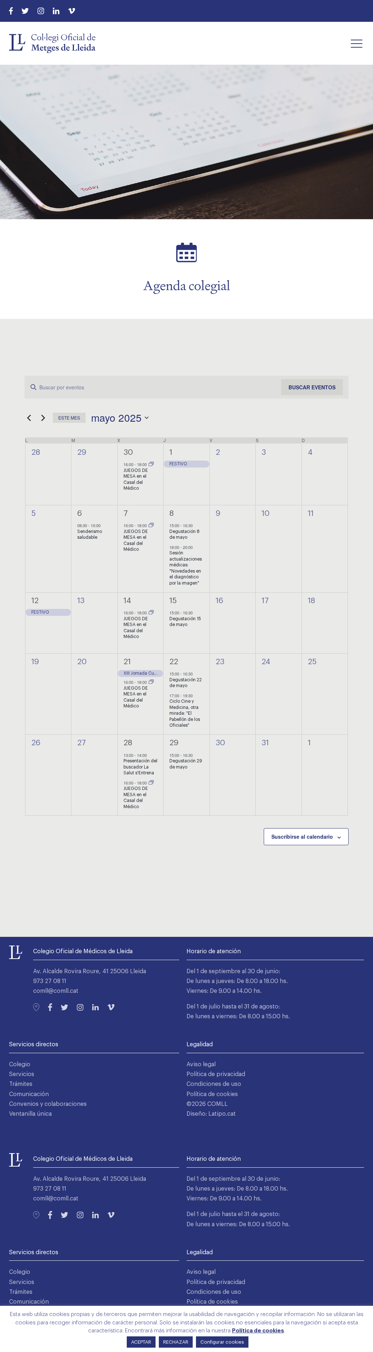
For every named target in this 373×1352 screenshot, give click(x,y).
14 (127, 601)
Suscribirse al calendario (302, 836)
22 (173, 662)
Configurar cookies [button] (222, 1342)
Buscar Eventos (311, 387)
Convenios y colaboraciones (48, 1104)
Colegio (19, 1064)
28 (127, 743)
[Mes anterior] (28, 417)
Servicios (21, 1074)
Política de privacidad (215, 1074)
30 (128, 452)
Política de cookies (212, 1094)
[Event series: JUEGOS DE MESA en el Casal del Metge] (151, 464)
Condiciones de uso (213, 1084)
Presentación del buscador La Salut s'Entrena (140, 767)
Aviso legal (201, 1064)
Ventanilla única (30, 1114)
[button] (356, 43)
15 (173, 601)
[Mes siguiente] (43, 417)
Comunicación (29, 1094)
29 (173, 743)
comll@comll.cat (55, 991)
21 (127, 662)
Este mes (69, 417)
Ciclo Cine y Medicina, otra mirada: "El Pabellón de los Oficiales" (184, 713)
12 (35, 601)
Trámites (20, 1084)
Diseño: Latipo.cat (211, 1114)
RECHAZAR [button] (175, 1342)
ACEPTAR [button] (141, 1342)
